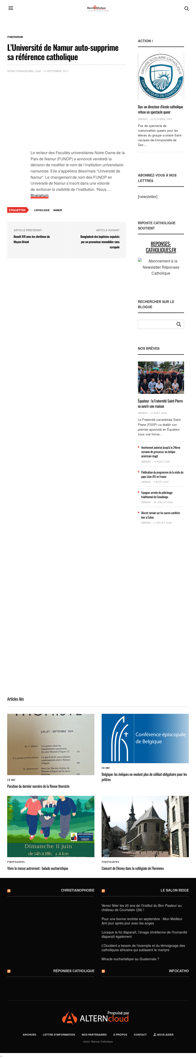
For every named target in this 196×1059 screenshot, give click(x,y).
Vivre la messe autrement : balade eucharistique (37, 868)
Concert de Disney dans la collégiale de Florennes (133, 868)
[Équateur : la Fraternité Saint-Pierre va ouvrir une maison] (161, 377)
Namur (57, 210)
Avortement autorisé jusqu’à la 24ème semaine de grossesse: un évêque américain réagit (160, 451)
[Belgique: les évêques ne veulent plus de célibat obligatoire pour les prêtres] (145, 738)
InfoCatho (179, 970)
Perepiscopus (16, 862)
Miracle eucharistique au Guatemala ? (130, 958)
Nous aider (165, 1034)
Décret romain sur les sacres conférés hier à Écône (160, 514)
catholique (42, 210)
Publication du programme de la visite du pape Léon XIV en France (162, 474)
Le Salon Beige (175, 890)
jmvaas (142, 119)
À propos (120, 1034)
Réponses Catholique (73, 970)
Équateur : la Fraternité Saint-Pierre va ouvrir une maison (160, 403)
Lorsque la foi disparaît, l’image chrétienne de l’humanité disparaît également (144, 934)
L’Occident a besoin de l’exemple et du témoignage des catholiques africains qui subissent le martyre (143, 947)
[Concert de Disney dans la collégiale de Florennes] (145, 826)
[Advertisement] (78, 112)
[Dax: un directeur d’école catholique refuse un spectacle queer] (161, 76)
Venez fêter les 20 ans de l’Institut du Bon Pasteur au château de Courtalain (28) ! (142, 907)
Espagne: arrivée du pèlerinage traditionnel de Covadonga (157, 494)
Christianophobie (77, 890)
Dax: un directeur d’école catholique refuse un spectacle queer (160, 109)
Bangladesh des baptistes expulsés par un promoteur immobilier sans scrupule (100, 242)
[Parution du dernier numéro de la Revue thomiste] (50, 744)
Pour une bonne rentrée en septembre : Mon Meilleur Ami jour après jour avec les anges (142, 920)
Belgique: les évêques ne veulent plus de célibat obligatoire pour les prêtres (144, 776)
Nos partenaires (94, 1034)
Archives (29, 1034)
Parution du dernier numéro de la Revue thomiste (38, 786)
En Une (11, 780)
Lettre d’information (59, 1034)
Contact (140, 1034)
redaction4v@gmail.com (24, 71)
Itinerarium (15, 37)
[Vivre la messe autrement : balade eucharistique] (50, 826)
